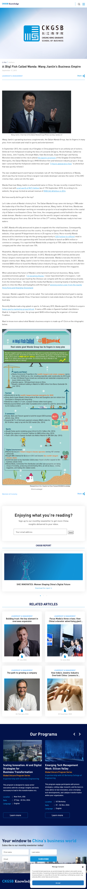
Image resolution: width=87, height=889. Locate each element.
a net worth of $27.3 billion (28, 188)
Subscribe (43, 859)
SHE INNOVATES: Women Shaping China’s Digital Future (43, 584)
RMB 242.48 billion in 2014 (54, 191)
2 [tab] (43, 596)
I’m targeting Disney (35, 276)
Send (71, 532)
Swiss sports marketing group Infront (18, 309)
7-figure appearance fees (61, 163)
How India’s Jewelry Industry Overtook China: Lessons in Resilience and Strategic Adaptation (65, 675)
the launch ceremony (47, 157)
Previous (74, 734)
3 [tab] (47, 596)
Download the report (43, 588)
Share (79, 76)
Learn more (15, 815)
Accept (58, 883)
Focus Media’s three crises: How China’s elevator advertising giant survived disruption (65, 621)
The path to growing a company (22, 672)
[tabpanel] (43, 571)
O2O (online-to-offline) (65, 236)
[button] (83, 867)
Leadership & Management (12, 76)
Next (80, 734)
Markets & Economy (9, 494)
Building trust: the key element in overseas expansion (22, 619)
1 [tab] (40, 596)
